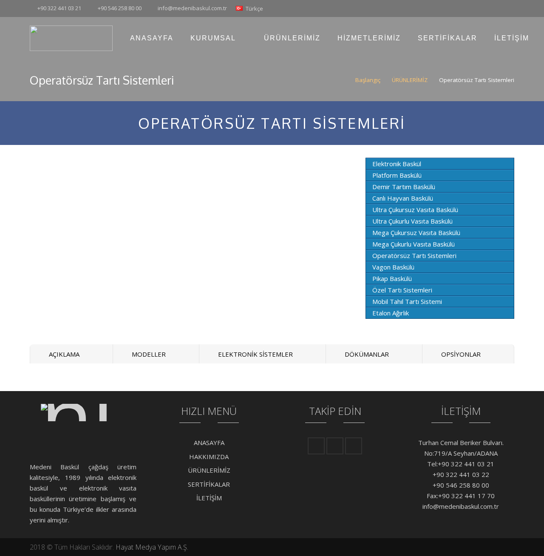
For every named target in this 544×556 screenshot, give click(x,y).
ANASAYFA (209, 442)
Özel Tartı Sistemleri (402, 290)
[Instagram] (506, 8)
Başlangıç (367, 80)
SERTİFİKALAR (209, 484)
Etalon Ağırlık (390, 313)
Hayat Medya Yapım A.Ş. (152, 547)
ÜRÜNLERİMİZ (410, 80)
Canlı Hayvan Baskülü (402, 198)
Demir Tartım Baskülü (403, 186)
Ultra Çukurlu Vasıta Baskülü (412, 221)
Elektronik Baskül (396, 163)
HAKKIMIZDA (209, 456)
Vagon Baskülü (393, 267)
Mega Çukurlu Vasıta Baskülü (413, 244)
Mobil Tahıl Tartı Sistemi (407, 301)
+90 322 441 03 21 (59, 8)
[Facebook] (491, 8)
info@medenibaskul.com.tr (192, 8)
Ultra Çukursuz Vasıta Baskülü (415, 209)
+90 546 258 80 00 (120, 8)
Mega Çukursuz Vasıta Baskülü (416, 232)
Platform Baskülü (397, 175)
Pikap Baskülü (392, 278)
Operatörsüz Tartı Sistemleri (414, 255)
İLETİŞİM (209, 498)
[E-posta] (316, 445)
